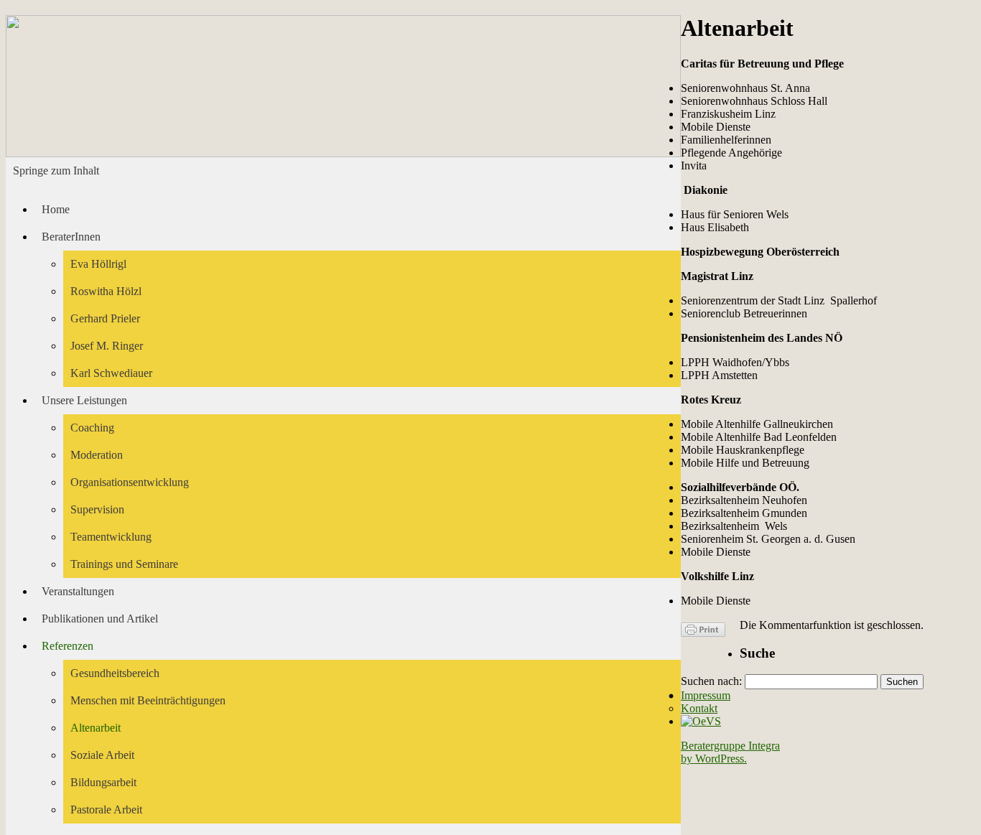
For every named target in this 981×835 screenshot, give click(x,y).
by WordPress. (714, 758)
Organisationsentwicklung (129, 482)
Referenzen (67, 646)
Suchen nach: (711, 681)
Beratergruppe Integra (730, 746)
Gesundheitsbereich (114, 673)
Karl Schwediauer (111, 373)
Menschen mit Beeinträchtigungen (148, 700)
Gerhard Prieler (105, 318)
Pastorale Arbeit (106, 809)
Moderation (96, 455)
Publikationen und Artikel (100, 618)
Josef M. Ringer (106, 346)
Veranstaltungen (78, 591)
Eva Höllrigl (98, 264)
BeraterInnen (71, 236)
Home (56, 209)
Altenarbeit (95, 728)
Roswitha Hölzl (105, 291)
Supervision (97, 509)
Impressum (705, 695)
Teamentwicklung (111, 537)
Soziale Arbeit (102, 755)
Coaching (92, 427)
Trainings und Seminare (124, 564)
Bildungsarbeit (103, 782)
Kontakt (699, 708)
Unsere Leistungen (84, 400)
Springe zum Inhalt (56, 170)
